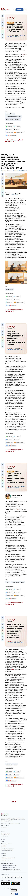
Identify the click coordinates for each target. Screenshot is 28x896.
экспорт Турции (9, 113)
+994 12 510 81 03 (5, 825)
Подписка (3, 855)
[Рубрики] (25, 9)
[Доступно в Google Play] (15, 883)
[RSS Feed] (21, 877)
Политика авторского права (8, 867)
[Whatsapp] (2, 877)
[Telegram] (15, 877)
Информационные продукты (8, 857)
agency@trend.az (4, 827)
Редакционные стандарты (7, 848)
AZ (14, 893)
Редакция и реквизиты (6, 843)
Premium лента (4, 836)
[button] (2, 16)
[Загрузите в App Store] (5, 883)
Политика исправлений (6, 850)
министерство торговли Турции (13, 116)
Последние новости (5, 834)
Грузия (7, 582)
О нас (2, 841)
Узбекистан (9, 764)
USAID (15, 764)
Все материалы (15, 194)
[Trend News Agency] (5, 814)
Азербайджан (9, 289)
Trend (24, 54)
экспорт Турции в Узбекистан (13, 119)
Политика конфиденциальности (8, 865)
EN (11, 893)
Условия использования (7, 863)
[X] (8, 877)
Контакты (3, 845)
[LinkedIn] (18, 877)
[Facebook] (5, 877)
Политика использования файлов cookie (10, 869)
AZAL (22, 582)
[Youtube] (12, 877)
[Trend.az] (5, 9)
